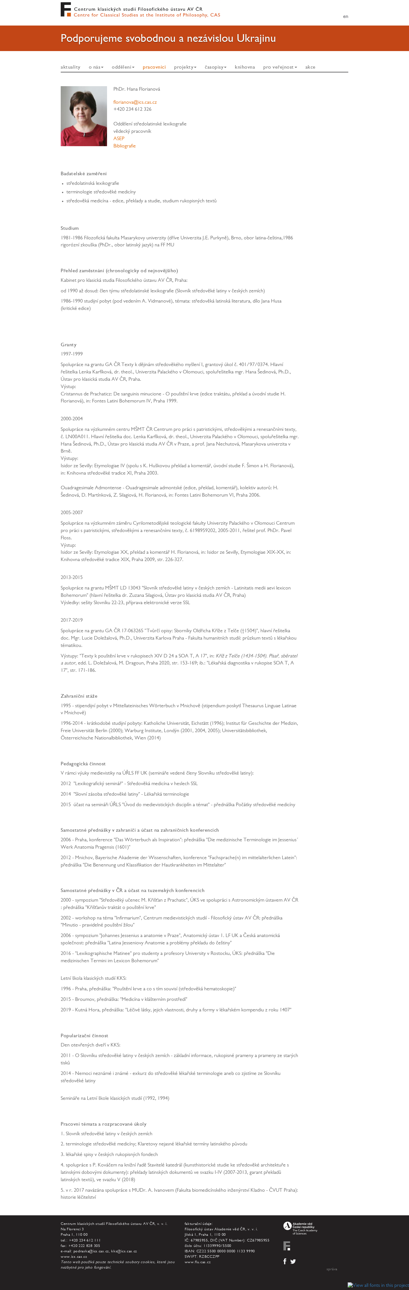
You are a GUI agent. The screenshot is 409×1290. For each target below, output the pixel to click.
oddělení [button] (121, 67)
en (345, 16)
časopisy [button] (214, 67)
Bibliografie (124, 146)
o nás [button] (95, 67)
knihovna (245, 67)
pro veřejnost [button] (278, 67)
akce (310, 67)
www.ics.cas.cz (74, 1257)
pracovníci (154, 67)
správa (332, 1269)
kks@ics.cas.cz (124, 1252)
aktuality (71, 67)
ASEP (118, 139)
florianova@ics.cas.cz (135, 102)
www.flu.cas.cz (198, 1262)
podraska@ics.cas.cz (91, 1252)
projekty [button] (183, 67)
